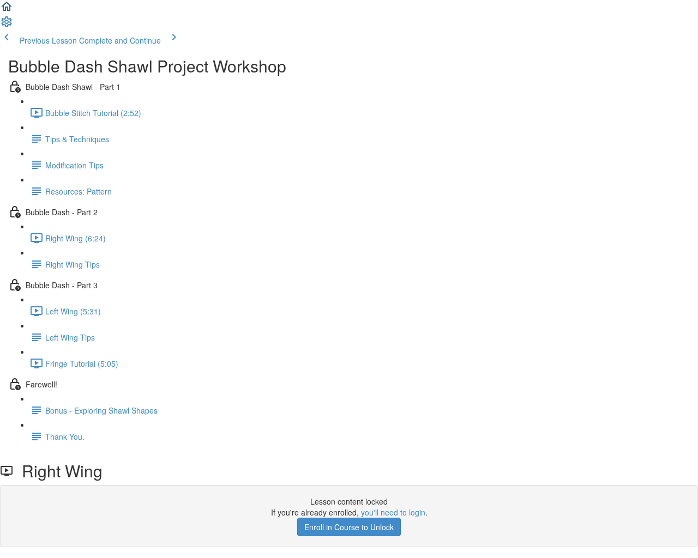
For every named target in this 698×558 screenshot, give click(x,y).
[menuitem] (6, 25)
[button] (6, 9)
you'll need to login (393, 512)
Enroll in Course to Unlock (349, 526)
